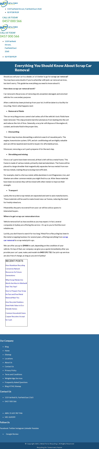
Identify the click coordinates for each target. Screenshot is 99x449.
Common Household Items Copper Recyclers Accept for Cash (16, 316)
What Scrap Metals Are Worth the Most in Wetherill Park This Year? (16, 283)
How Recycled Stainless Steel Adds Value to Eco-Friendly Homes (15, 305)
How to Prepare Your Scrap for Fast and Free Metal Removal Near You (16, 294)
